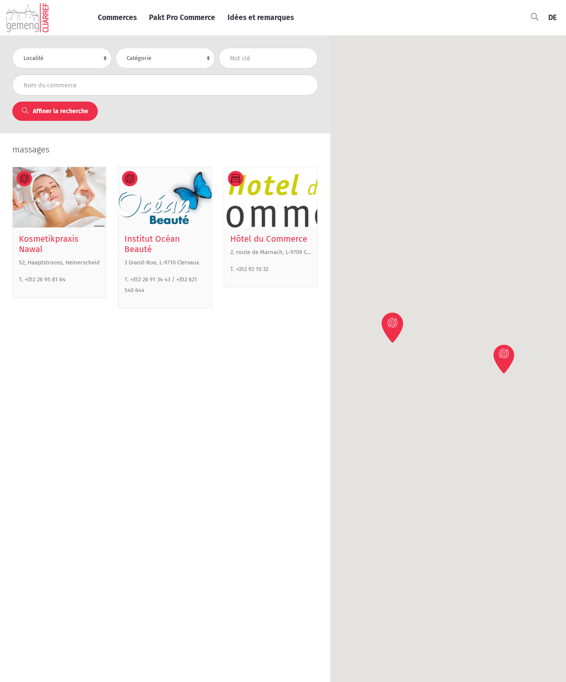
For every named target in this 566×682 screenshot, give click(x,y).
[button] (504, 358)
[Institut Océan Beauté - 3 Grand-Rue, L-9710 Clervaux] (164, 197)
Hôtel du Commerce (268, 239)
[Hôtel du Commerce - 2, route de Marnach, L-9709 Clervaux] (270, 197)
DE (552, 17)
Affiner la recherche (59, 111)
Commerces (117, 17)
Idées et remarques (261, 17)
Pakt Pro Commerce (182, 17)
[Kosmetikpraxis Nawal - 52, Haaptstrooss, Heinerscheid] (59, 197)
